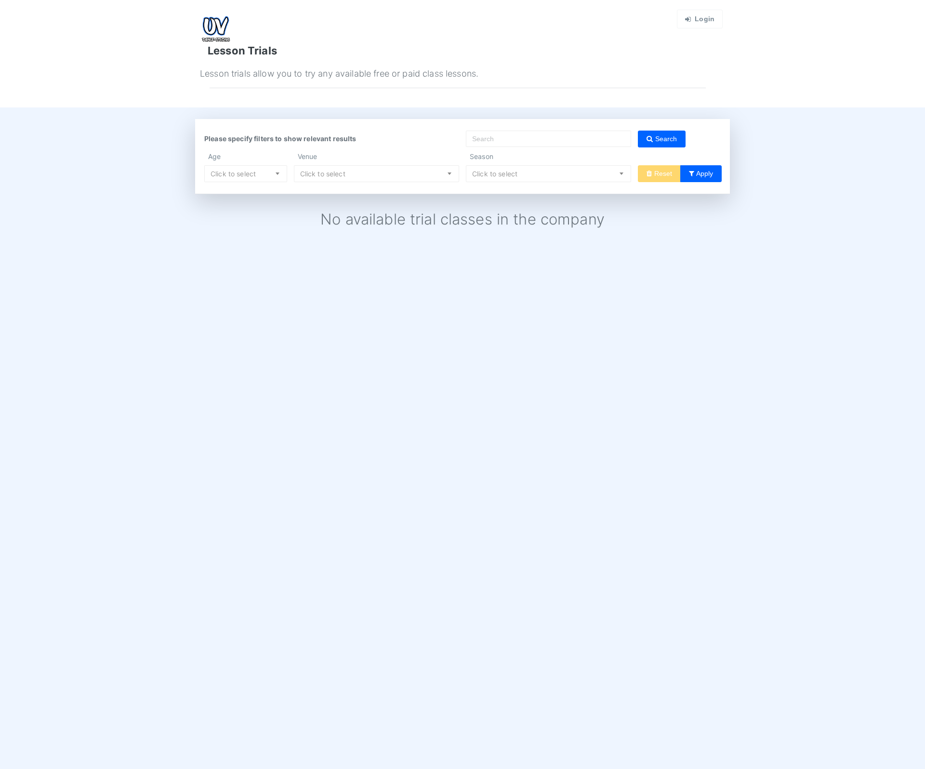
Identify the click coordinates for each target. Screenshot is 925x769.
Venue (307, 156)
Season (481, 156)
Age (214, 156)
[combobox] (245, 173)
